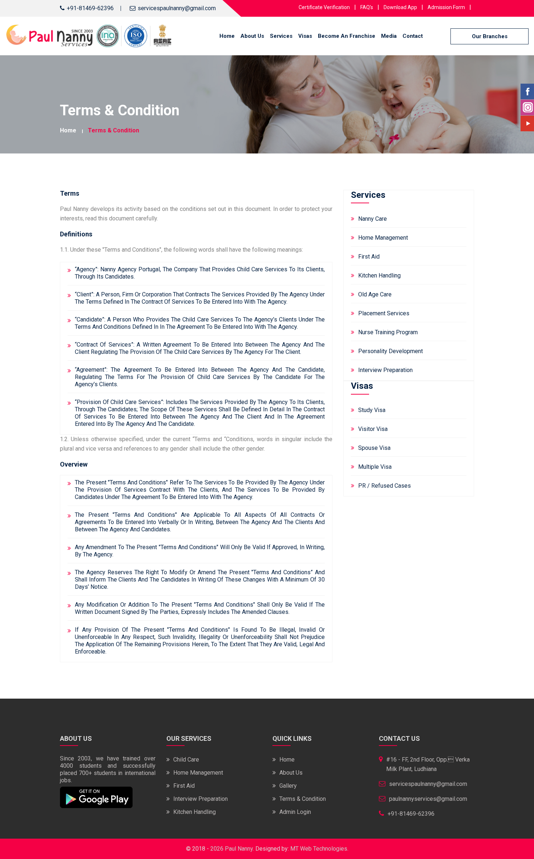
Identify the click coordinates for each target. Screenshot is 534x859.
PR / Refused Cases (384, 485)
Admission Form (446, 7)
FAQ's (366, 7)
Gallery (288, 785)
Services (281, 36)
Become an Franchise (346, 36)
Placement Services (383, 313)
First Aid (369, 256)
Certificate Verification (324, 7)
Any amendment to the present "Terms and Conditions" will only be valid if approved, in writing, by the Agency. (200, 551)
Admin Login (295, 811)
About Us (252, 36)
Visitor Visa (373, 428)
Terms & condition (113, 130)
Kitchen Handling (379, 275)
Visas (305, 36)
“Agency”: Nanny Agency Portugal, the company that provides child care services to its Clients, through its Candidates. (200, 273)
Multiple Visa (375, 466)
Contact (412, 36)
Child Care (186, 759)
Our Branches (489, 36)
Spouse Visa (374, 447)
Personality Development (390, 351)
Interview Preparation (385, 370)
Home (227, 36)
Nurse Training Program (388, 332)
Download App (400, 7)
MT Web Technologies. (319, 848)
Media (389, 36)
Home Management (383, 237)
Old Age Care (375, 294)
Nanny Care (372, 218)
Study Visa (371, 410)
